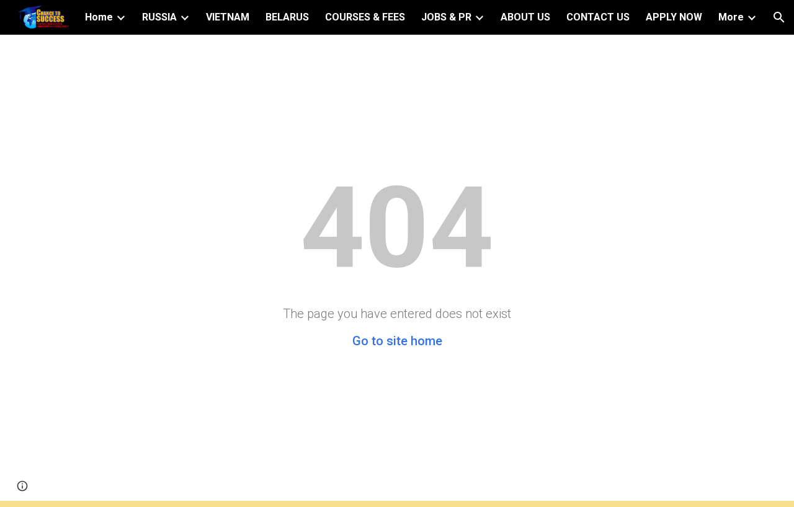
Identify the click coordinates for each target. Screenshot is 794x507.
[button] (779, 17)
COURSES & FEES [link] (365, 17)
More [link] (731, 17)
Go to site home (397, 340)
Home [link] (99, 17)
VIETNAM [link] (227, 17)
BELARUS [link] (287, 17)
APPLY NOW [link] (674, 17)
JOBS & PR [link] (446, 17)
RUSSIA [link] (159, 17)
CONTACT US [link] (598, 17)
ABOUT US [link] (525, 17)
